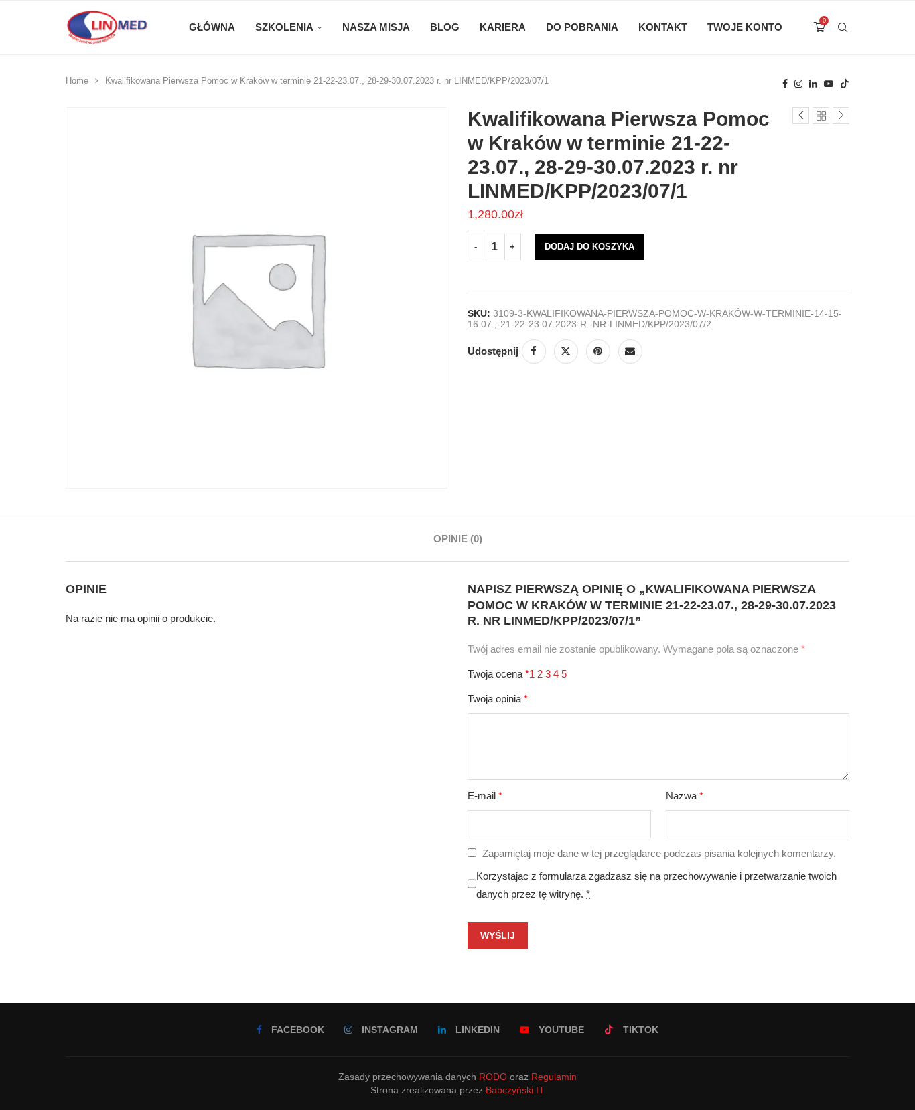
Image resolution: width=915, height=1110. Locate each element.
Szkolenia (284, 27)
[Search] (842, 27)
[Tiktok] (844, 83)
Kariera (503, 27)
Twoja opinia (498, 698)
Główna (212, 27)
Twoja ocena (498, 674)
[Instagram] (798, 83)
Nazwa (684, 795)
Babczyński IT (515, 1090)
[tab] (458, 539)
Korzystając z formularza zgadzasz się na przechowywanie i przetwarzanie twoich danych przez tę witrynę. (656, 885)
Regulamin (554, 1076)
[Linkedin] (813, 83)
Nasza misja (376, 27)
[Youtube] (828, 83)
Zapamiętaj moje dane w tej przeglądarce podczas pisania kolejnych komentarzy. (659, 853)
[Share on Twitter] (566, 351)
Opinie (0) (457, 538)
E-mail (485, 795)
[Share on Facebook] (534, 351)
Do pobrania (582, 27)
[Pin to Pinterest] (598, 351)
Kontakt (662, 27)
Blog (445, 27)
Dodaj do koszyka (589, 247)
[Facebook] (785, 83)
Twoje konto (744, 27)
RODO (493, 1076)
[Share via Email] (630, 351)
